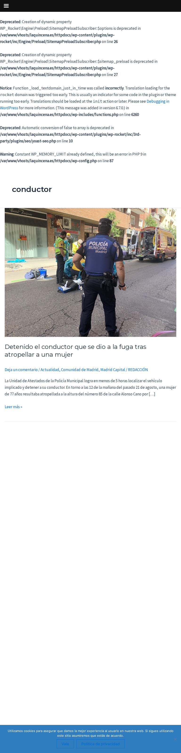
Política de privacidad (100, 743)
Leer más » (13, 406)
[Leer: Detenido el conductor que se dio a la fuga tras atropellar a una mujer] (90, 272)
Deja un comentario (21, 369)
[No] (175, 739)
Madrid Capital (112, 369)
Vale (65, 743)
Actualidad (50, 369)
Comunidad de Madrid (80, 369)
